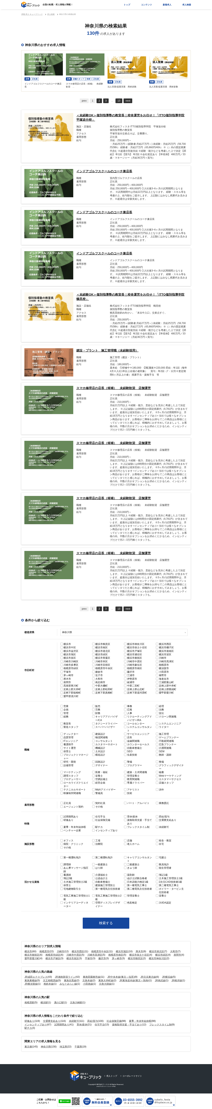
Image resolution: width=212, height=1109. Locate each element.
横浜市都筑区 (32, 955)
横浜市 (28, 951)
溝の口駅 (59, 1002)
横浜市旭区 (122, 951)
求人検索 (186, 4)
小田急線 (88, 984)
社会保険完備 (114, 1021)
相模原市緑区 (52, 955)
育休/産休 (82, 1024)
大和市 (174, 951)
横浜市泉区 (72, 958)
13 (118, 100)
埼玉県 (63, 1046)
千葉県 (78, 1046)
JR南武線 (160, 980)
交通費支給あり (51, 1021)
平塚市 (88, 958)
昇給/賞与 (92, 1021)
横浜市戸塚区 (52, 958)
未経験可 (74, 1021)
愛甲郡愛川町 (32, 958)
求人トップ (111, 1076)
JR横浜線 (167, 977)
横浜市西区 (78, 951)
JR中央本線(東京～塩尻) (120, 977)
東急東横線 (31, 980)
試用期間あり (61, 1024)
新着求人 (167, 4)
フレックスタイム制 (160, 1024)
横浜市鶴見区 (135, 958)
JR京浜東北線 (148, 977)
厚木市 (139, 951)
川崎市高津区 (94, 955)
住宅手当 (100, 1024)
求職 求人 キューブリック (32, 14)
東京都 (28, 1046)
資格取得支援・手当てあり (127, 1024)
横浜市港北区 (156, 951)
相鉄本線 (49, 984)
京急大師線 (105, 984)
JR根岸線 (176, 980)
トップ (127, 4)
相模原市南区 (115, 955)
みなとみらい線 (68, 984)
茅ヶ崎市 (117, 958)
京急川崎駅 (76, 1002)
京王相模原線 (50, 980)
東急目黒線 (70, 980)
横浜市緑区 (161, 955)
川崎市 (60, 951)
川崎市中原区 (73, 955)
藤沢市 (102, 958)
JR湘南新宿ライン (65, 977)
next (128, 100)
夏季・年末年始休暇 (140, 1021)
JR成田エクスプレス (36, 977)
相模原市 (44, 951)
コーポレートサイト (132, 1076)
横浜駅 (44, 1002)
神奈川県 (46, 1046)
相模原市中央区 (100, 951)
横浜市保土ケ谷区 (139, 955)
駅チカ (28, 1028)
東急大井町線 (105, 980)
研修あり (29, 1021)
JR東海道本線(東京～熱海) (134, 980)
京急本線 (87, 980)
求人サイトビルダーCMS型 (108, 1086)
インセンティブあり (36, 1024)
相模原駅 (29, 1002)
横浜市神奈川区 (157, 958)
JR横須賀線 (31, 984)
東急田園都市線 (91, 977)
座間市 (177, 955)
